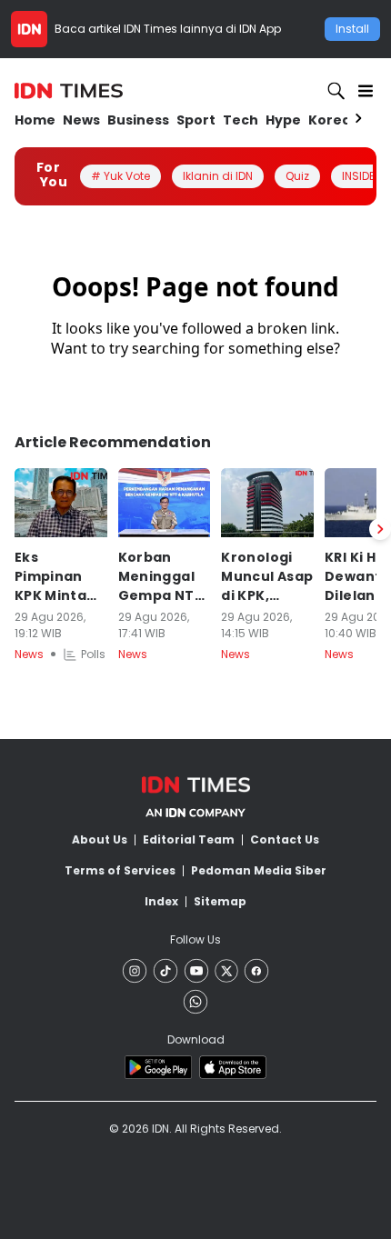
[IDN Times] (69, 91)
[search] (336, 91)
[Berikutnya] (380, 529)
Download (196, 1039)
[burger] (365, 91)
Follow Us (195, 939)
